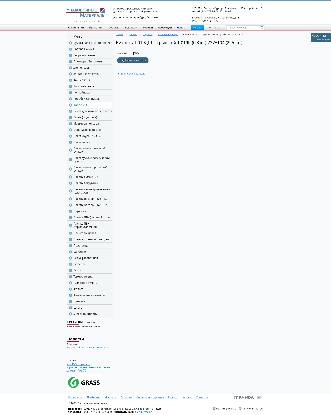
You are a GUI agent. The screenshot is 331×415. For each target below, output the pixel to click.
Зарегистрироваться (84, 20)
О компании (75, 397)
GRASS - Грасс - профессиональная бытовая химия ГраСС (88, 367)
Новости (75, 338)
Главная (119, 34)
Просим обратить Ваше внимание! (88, 347)
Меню (77, 36)
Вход (99, 20)
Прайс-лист (94, 397)
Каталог (197, 27)
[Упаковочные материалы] (165, 12)
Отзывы (75, 321)
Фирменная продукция (150, 397)
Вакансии (126, 397)
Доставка (110, 397)
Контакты (202, 397)
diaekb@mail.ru (144, 411)
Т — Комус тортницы (168, 34)
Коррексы (147, 34)
